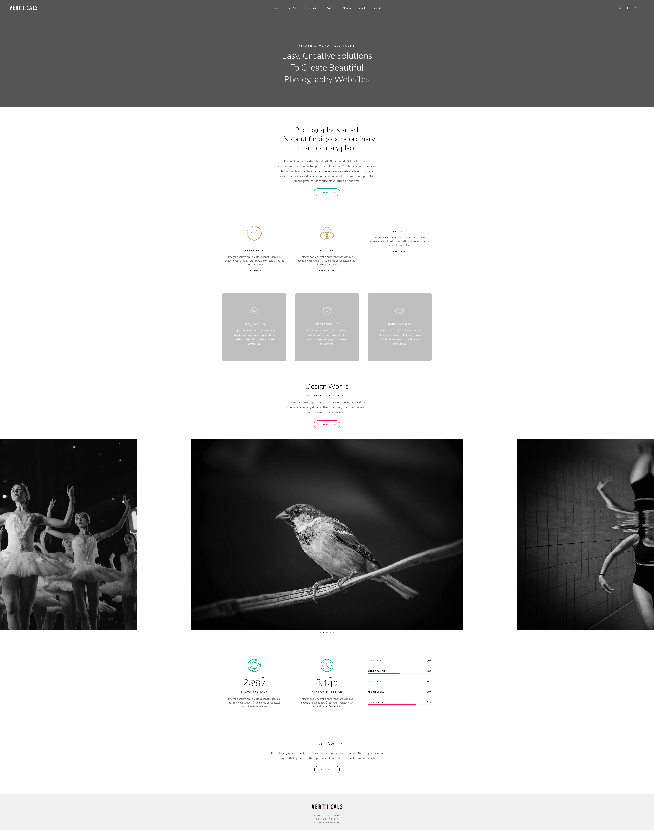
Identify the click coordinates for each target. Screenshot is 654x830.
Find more (254, 271)
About (361, 8)
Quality (327, 250)
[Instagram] (634, 8)
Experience (254, 250)
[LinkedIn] (619, 8)
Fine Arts (292, 8)
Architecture (312, 8)
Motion (347, 8)
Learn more (327, 271)
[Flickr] (626, 8)
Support (400, 231)
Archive (331, 8)
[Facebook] (611, 8)
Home (276, 8)
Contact (377, 8)
